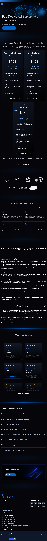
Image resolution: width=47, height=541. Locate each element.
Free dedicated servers (7, 510)
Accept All (13, 538)
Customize (5, 538)
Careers (3, 512)
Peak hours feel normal (32, 390)
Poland (2, 258)
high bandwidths (17, 310)
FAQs (3, 508)
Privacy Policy (39, 535)
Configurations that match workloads (13, 351)
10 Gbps (28, 310)
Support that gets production (31, 371)
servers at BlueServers (18, 303)
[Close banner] (45, 1)
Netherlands (12, 258)
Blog (3, 506)
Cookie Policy (32, 535)
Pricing (3, 504)
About (3, 502)
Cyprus (40, 313)
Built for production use (12, 370)
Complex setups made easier (32, 351)
